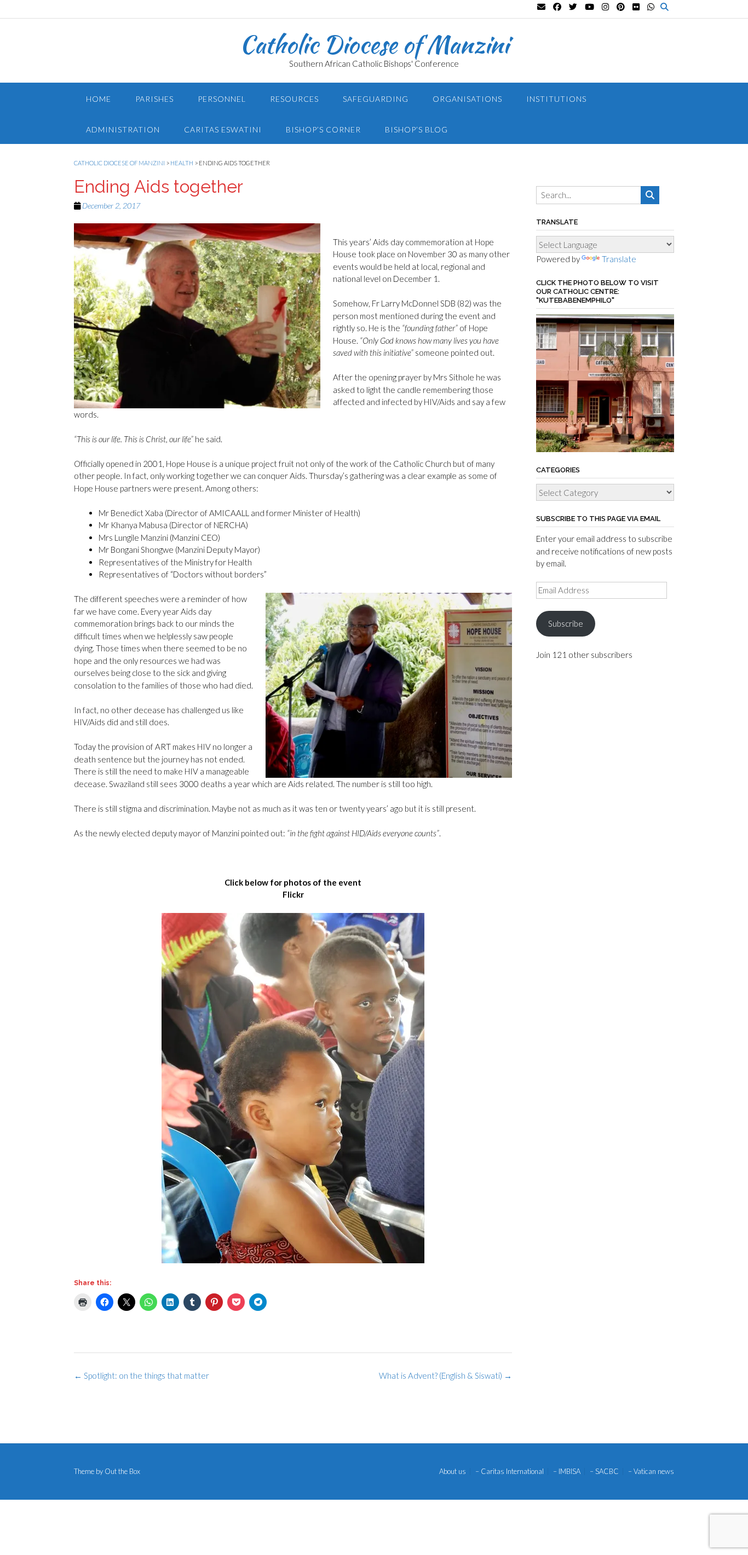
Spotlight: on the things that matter (141, 1375)
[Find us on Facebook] (557, 6)
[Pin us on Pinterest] (621, 6)
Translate (619, 259)
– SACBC (604, 1471)
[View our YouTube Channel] (589, 6)
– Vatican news (651, 1471)
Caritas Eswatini (223, 129)
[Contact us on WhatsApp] (650, 6)
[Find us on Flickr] (636, 6)
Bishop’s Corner (323, 129)
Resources (294, 98)
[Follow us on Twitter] (573, 6)
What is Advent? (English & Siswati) (445, 1375)
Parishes (154, 98)
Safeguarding (375, 98)
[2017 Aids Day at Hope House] (293, 1088)
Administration (123, 129)
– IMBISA (566, 1471)
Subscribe (565, 623)
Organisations (467, 98)
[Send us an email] (541, 6)
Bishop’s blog (416, 129)
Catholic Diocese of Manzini (374, 44)
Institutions (556, 98)
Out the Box (122, 1471)
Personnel (222, 98)
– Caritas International (509, 1471)
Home (98, 98)
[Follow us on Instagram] (605, 6)
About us (452, 1471)
